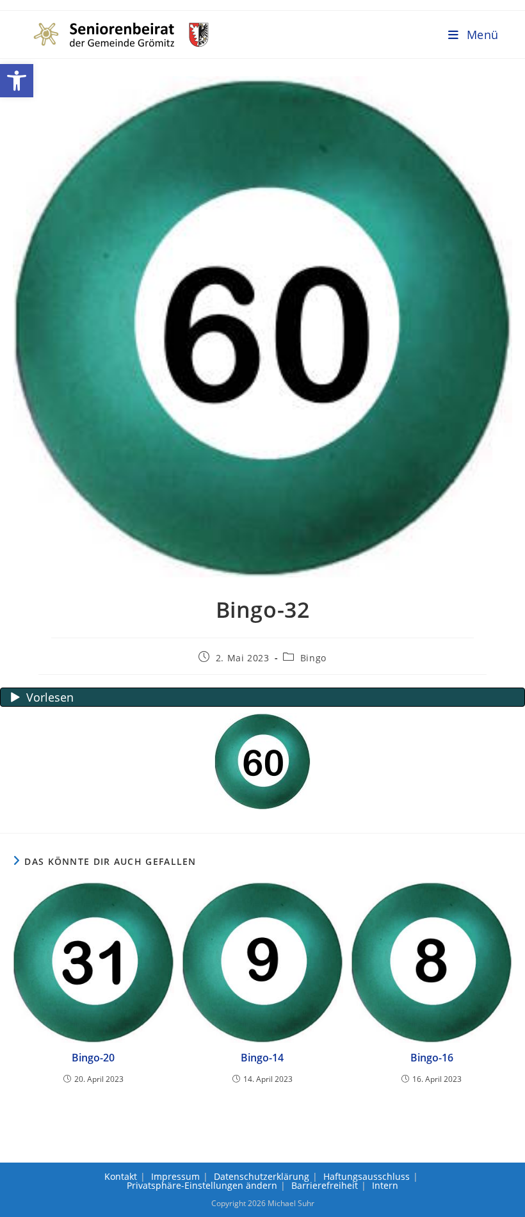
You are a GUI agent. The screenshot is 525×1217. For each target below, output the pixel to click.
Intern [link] (385, 1185)
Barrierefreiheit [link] (324, 1185)
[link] (16, 80)
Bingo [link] (313, 658)
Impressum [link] (175, 1176)
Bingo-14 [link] (262, 1058)
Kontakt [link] (120, 1176)
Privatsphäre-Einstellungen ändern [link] (202, 1185)
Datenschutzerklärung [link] (261, 1176)
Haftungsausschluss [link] (366, 1176)
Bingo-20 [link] (93, 1058)
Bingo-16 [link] (431, 1058)
